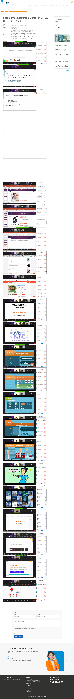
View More (67, 70)
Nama (15, 614)
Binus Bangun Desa (44, 5)
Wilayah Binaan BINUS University (57, 5)
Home (29, 5)
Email (38, 614)
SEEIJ (67, 5)
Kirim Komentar (18, 636)
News (6, 12)
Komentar (16, 619)
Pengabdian (34, 5)
